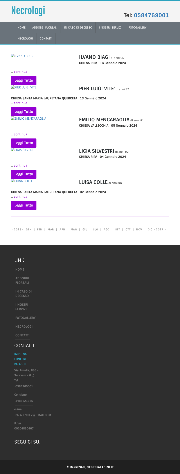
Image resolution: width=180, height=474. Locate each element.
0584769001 (151, 15)
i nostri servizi (110, 27)
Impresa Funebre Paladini (20, 359)
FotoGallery (137, 27)
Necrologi (28, 10)
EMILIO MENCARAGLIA (104, 120)
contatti (46, 38)
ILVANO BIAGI (94, 57)
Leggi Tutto (23, 80)
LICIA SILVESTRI (96, 151)
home (21, 27)
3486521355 (24, 401)
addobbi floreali (44, 27)
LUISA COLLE (93, 182)
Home (19, 269)
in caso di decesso (78, 27)
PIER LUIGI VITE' (97, 88)
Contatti (22, 335)
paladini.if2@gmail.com (33, 415)
